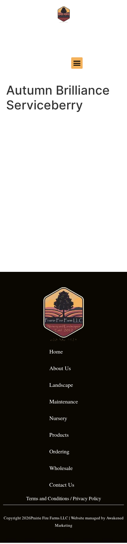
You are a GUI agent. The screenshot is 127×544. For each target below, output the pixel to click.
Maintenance (63, 401)
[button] (77, 63)
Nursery (58, 418)
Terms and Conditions (47, 498)
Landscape (61, 384)
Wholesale (61, 468)
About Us (60, 368)
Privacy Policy (87, 498)
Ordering (59, 451)
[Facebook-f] (50, 62)
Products (59, 434)
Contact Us (61, 484)
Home (56, 351)
